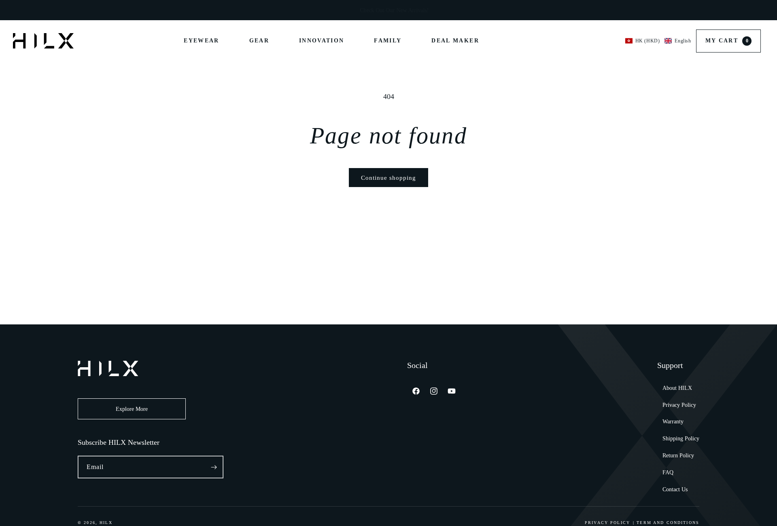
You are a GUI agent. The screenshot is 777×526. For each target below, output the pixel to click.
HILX (106, 522)
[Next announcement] (519, 10)
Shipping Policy (680, 439)
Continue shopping (388, 178)
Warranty (673, 422)
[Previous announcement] (258, 10)
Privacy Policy (679, 405)
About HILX (677, 388)
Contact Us (675, 489)
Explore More (132, 409)
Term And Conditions (668, 522)
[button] (658, 41)
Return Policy (678, 455)
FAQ (667, 472)
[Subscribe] (214, 467)
